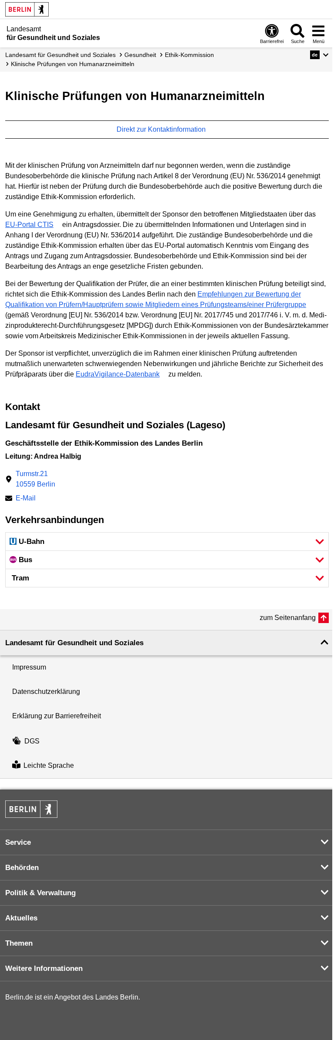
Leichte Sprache (48, 766)
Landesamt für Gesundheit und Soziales (60, 54)
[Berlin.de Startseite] (27, 9)
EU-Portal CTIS (29, 224)
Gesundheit (140, 54)
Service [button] (18, 842)
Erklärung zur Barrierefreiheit (56, 716)
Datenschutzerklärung (46, 691)
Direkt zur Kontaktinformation (162, 129)
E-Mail (26, 498)
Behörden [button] (22, 867)
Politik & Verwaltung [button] (40, 893)
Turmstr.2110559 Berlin (35, 479)
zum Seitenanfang (288, 617)
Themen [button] (19, 943)
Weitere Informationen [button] (44, 968)
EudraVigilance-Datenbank (118, 374)
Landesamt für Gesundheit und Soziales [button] (74, 643)
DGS (32, 741)
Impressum (29, 667)
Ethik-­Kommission (189, 54)
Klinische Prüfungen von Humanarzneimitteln (72, 63)
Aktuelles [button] (21, 918)
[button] (319, 54)
